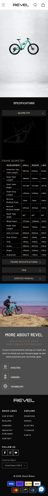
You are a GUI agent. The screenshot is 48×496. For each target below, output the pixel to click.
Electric (29, 425)
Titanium (29, 430)
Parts (27, 435)
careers (7, 425)
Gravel (28, 421)
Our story (8, 416)
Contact (7, 438)
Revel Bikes (28, 476)
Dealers (7, 421)
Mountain (29, 416)
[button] (3, 5)
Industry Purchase (7, 432)
